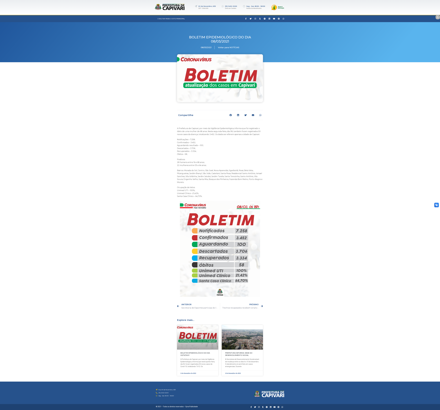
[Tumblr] (260, 19)
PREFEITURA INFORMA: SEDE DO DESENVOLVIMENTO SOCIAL (238, 354)
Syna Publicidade (191, 406)
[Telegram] (265, 19)
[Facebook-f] (246, 19)
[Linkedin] (269, 19)
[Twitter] (250, 19)
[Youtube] (274, 19)
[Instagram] (255, 19)
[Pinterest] (279, 19)
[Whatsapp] (283, 19)
